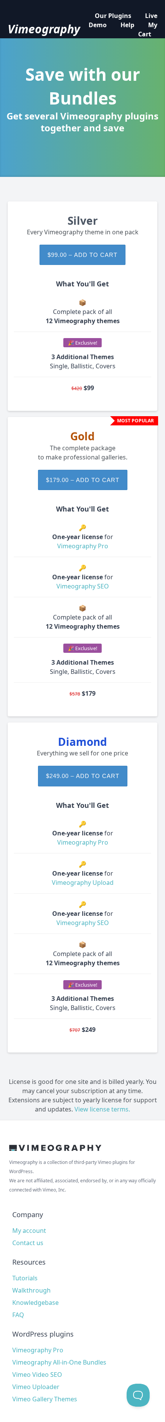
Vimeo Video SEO (37, 1374)
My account (29, 1230)
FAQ (18, 1315)
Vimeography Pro (82, 546)
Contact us (27, 1243)
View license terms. (102, 1109)
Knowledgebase (35, 1302)
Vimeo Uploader (35, 1387)
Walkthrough (31, 1290)
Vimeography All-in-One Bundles (59, 1362)
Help (127, 25)
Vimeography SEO (82, 586)
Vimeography (44, 29)
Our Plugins (113, 15)
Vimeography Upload (83, 882)
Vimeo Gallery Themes (44, 1399)
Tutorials (25, 1278)
